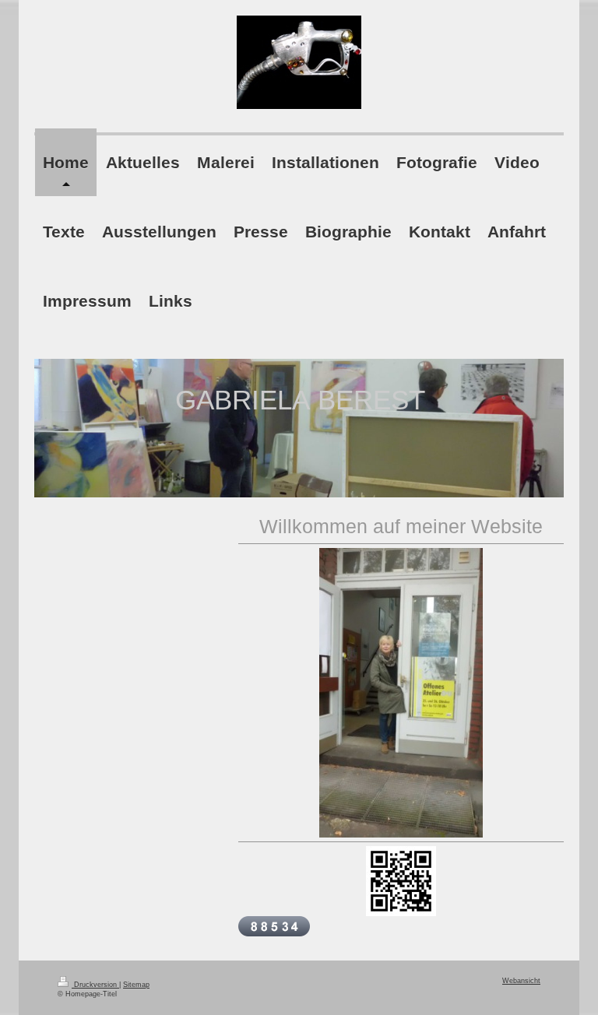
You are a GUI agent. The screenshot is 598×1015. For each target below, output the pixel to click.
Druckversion (95, 985)
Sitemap (136, 985)
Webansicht (521, 981)
